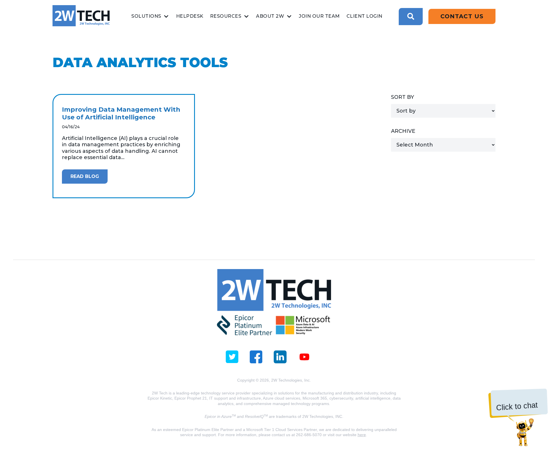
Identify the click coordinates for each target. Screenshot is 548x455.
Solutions (146, 16)
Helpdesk (190, 16)
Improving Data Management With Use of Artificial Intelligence (121, 113)
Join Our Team (319, 16)
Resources (225, 16)
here (362, 434)
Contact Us (461, 16)
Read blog (84, 176)
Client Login (364, 16)
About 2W (270, 16)
